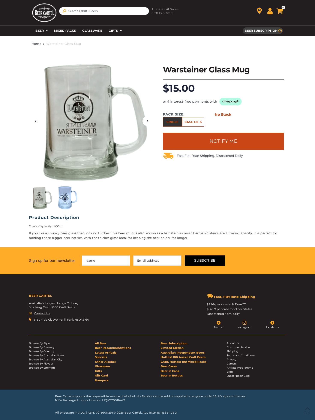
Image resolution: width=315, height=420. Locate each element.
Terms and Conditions (241, 355)
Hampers (101, 380)
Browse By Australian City (45, 359)
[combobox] (104, 11)
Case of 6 (193, 122)
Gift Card (101, 375)
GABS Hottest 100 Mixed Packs (183, 361)
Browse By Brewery (41, 347)
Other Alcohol (105, 361)
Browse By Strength (42, 367)
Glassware (92, 31)
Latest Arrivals (105, 352)
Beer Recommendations (113, 348)
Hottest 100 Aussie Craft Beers (183, 357)
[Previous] (36, 121)
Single (172, 122)
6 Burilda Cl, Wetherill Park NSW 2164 (61, 319)
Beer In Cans (170, 371)
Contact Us (42, 313)
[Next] (147, 121)
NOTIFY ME (223, 141)
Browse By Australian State (46, 355)
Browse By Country (41, 351)
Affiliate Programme (240, 367)
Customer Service (238, 347)
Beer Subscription (261, 31)
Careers (232, 363)
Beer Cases (169, 366)
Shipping (232, 351)
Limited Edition (172, 348)
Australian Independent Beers (183, 352)
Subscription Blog (238, 375)
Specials (101, 357)
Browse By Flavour (41, 363)
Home (36, 44)
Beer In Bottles (172, 375)
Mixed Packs (65, 31)
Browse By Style (39, 343)
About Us (233, 343)
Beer (40, 31)
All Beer (100, 343)
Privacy (231, 359)
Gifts (114, 31)
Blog (230, 371)
